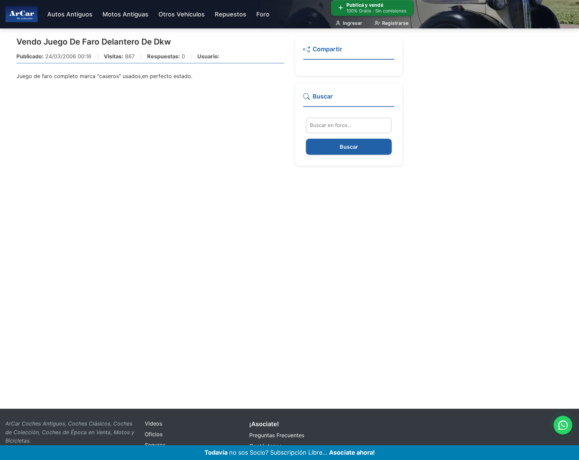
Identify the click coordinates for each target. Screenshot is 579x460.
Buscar (349, 146)
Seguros (155, 445)
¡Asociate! (264, 424)
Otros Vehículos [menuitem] (181, 14)
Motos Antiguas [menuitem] (125, 14)
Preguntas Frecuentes (276, 435)
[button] (348, 52)
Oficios (154, 434)
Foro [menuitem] (262, 14)
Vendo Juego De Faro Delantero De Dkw (93, 42)
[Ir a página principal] (21, 14)
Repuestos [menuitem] (230, 14)
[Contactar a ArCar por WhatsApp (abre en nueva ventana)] (563, 425)
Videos (153, 423)
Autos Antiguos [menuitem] (69, 14)
